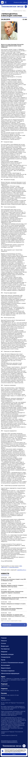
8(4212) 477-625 (5, 686)
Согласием (13, 752)
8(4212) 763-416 (14, 690)
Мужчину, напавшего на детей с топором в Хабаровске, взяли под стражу (12, 586)
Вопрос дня (5, 646)
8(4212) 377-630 (14, 695)
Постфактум (5, 649)
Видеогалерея (5, 668)
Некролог (4, 651)
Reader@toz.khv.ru (5, 700)
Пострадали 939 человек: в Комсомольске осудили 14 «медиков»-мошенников (12, 592)
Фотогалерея (5, 665)
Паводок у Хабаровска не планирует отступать (13, 603)
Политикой (18, 752)
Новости (4, 640)
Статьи (9, 10)
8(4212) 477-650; (5, 695)
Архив (3, 660)
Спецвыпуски (5, 657)
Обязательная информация (10, 673)
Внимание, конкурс (7, 654)
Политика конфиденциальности (9, 742)
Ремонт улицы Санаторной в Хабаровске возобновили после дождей (11, 609)
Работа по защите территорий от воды (11, 620)
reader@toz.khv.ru (21, 570)
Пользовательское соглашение (9, 740)
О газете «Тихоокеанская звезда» (12, 662)
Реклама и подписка (7, 671)
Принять (14, 754)
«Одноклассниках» (14, 567)
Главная (3, 10)
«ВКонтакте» (4, 567)
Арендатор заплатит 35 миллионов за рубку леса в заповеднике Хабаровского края (14, 598)
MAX (21, 566)
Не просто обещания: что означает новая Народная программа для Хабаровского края (13, 615)
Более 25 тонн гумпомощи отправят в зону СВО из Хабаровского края (13, 580)
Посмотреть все (15, 625)
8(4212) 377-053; (5, 690)
